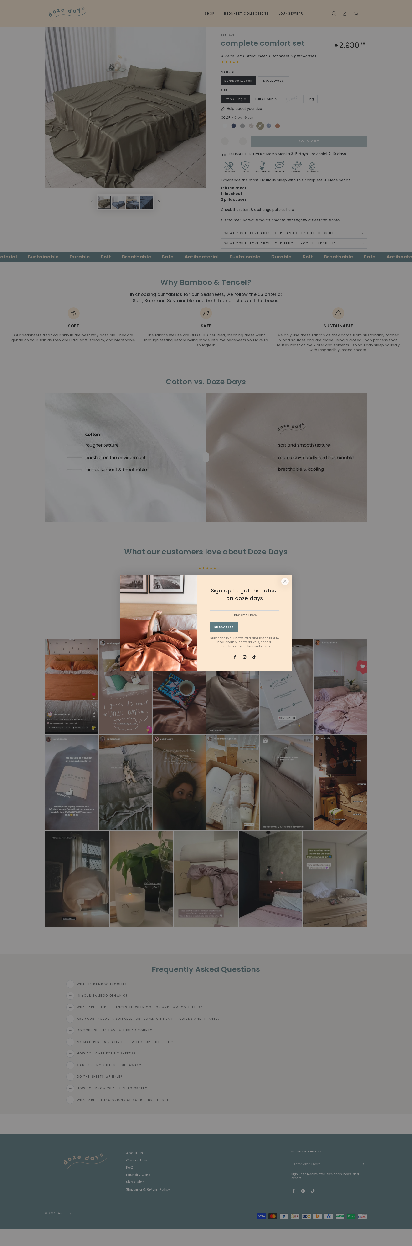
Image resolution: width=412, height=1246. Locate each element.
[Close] (285, 581)
